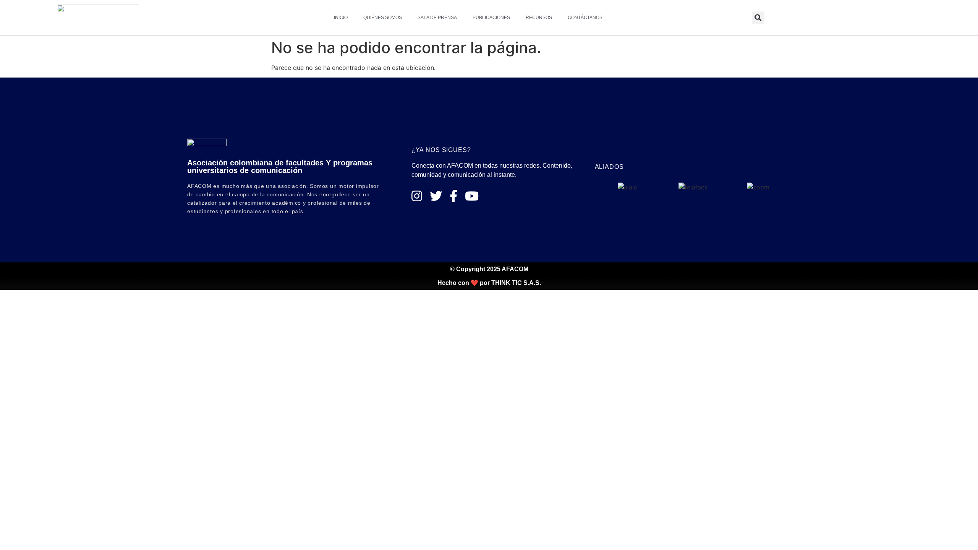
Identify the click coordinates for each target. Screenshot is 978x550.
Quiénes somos (382, 17)
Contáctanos (585, 17)
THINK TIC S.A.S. (516, 283)
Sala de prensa (437, 17)
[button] (758, 17)
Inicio (341, 17)
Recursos (539, 17)
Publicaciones (491, 17)
